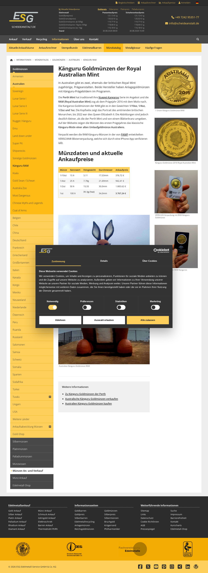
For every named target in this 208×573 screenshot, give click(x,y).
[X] (148, 566)
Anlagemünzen (82, 525)
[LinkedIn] (187, 566)
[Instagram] (172, 566)
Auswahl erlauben (104, 320)
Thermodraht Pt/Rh (48, 529)
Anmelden (185, 2)
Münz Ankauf (45, 510)
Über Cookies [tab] (149, 261)
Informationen (60, 39)
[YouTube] (156, 566)
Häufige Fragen (153, 47)
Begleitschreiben (126, 2)
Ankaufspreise (168, 2)
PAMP (124, 134)
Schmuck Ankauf (46, 514)
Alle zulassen (148, 320)
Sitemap (145, 510)
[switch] (87, 307)
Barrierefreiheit (178, 518)
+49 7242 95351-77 (187, 17)
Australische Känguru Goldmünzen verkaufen (91, 398)
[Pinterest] (164, 566)
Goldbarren (80, 510)
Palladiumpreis (138, 9)
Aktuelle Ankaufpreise (70, 9)
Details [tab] (104, 261)
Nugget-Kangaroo (109, 97)
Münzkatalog (113, 47)
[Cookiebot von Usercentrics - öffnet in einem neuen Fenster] (156, 250)
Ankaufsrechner (148, 2)
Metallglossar (132, 47)
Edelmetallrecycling (85, 521)
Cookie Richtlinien (150, 521)
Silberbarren (81, 518)
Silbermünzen (111, 518)
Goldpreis (102, 9)
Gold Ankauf (14, 510)
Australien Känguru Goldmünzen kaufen (88, 403)
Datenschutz (147, 518)
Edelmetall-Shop (179, 529)
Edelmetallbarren (91, 47)
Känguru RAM (90, 60)
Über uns (79, 39)
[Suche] (197, 39)
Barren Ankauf (45, 525)
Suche (174, 510)
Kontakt (93, 39)
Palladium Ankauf (17, 521)
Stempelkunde (70, 47)
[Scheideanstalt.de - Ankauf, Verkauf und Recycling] (12, 60)
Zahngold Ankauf (46, 518)
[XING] (179, 566)
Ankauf (13, 39)
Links (143, 514)
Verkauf (26, 39)
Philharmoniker (112, 529)
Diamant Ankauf (16, 529)
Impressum (176, 514)
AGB (143, 525)
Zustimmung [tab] (58, 261)
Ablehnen (60, 320)
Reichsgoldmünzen (84, 529)
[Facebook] (140, 566)
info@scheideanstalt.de (184, 23)
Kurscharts (176, 525)
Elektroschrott (45, 521)
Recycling (41, 39)
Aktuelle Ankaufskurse (21, 47)
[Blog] (196, 566)
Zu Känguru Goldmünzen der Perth (85, 394)
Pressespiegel (148, 529)
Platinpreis (125, 9)
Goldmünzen (110, 510)
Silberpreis (113, 9)
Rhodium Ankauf (16, 525)
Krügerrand (110, 525)
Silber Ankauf (15, 514)
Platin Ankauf (15, 518)
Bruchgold (109, 521)
